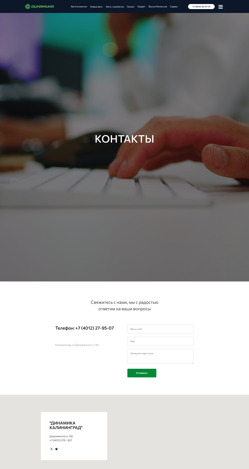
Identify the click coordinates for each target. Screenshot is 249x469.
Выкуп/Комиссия (158, 6)
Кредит (141, 6)
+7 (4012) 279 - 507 (61, 440)
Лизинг (131, 6)
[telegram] (56, 449)
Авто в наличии (79, 6)
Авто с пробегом (115, 6)
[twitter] (51, 449)
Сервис (174, 6)
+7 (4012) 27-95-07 (94, 327)
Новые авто (96, 6)
